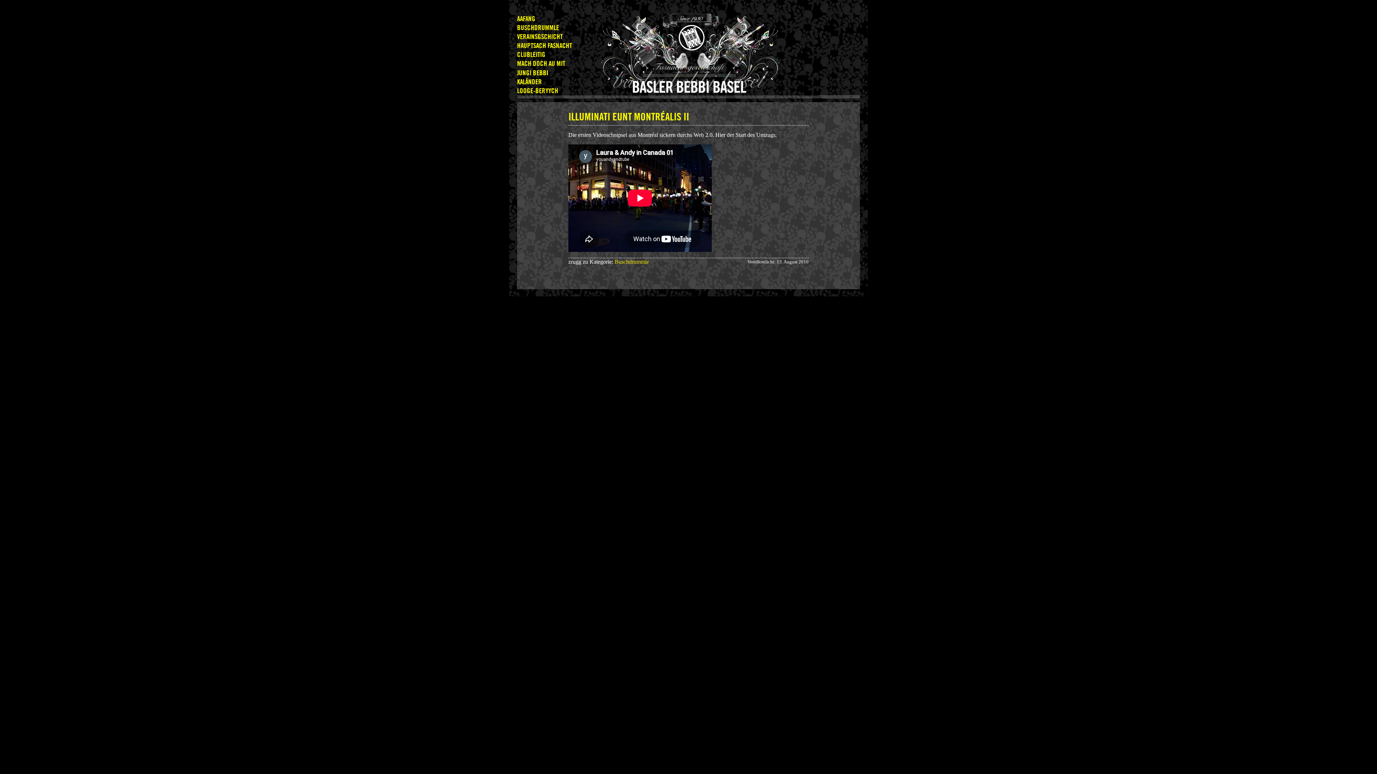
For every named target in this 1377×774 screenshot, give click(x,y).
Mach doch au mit (541, 64)
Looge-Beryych (537, 91)
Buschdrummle (538, 28)
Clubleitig (531, 55)
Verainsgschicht (540, 37)
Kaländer (529, 82)
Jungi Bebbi (532, 73)
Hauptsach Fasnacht (544, 46)
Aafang (526, 19)
